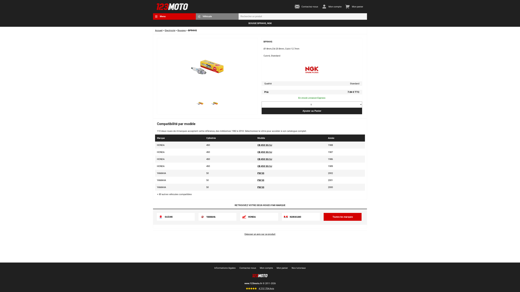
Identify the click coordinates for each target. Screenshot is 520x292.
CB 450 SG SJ (264, 145)
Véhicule (207, 16)
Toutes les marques (342, 216)
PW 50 (260, 173)
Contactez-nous (247, 268)
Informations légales (225, 268)
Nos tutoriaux (299, 268)
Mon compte (266, 268)
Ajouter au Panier (312, 111)
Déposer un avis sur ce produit (260, 234)
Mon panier (282, 268)
